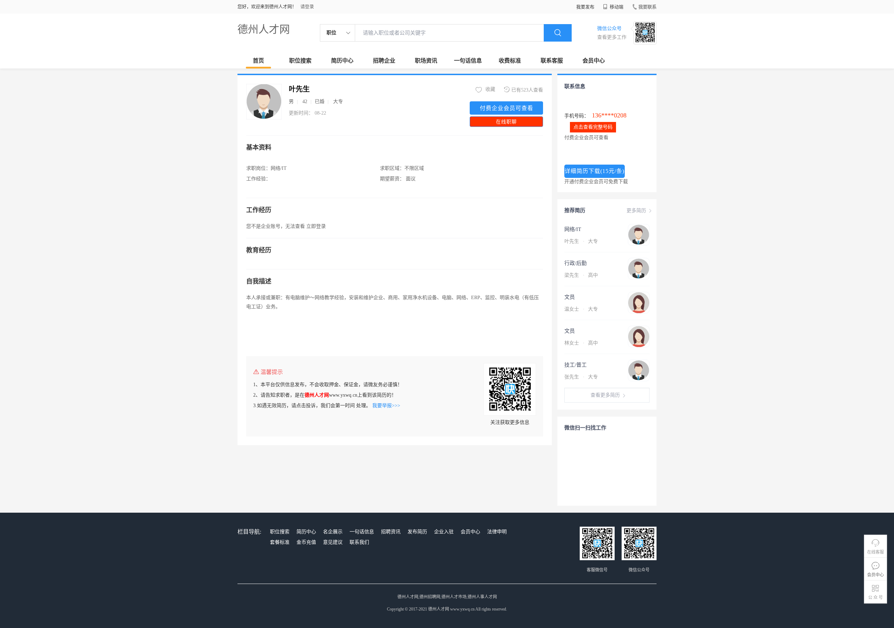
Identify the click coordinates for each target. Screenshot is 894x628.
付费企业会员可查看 (506, 108)
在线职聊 (506, 121)
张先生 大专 (581, 377)
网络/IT (572, 229)
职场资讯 (426, 61)
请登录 (307, 6)
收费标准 (510, 61)
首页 (258, 61)
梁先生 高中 (581, 275)
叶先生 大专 (581, 241)
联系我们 (359, 542)
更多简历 (636, 210)
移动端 (616, 6)
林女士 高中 (581, 343)
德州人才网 (263, 29)
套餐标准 (280, 542)
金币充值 (306, 542)
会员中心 (593, 61)
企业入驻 (444, 531)
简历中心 (342, 61)
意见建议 (333, 542)
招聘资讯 (391, 531)
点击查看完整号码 (593, 127)
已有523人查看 (527, 90)
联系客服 (552, 61)
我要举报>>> (386, 405)
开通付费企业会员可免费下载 (596, 181)
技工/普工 (575, 365)
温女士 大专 (581, 309)
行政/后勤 (575, 263)
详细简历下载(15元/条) (594, 171)
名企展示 (333, 531)
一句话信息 (468, 61)
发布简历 (417, 531)
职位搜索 (300, 61)
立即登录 (316, 226)
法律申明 (497, 531)
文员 (569, 297)
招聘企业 (384, 61)
